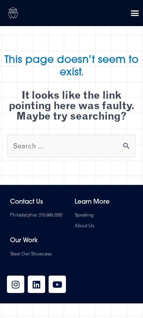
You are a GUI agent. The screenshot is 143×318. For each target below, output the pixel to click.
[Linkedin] (36, 284)
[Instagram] (15, 284)
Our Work (24, 241)
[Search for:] (71, 145)
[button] (135, 13)
